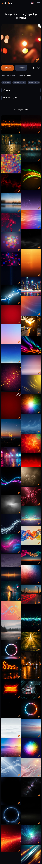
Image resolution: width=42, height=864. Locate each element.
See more (27, 76)
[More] (30, 68)
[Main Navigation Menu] (38, 3)
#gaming (6, 82)
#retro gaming (34, 82)
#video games (19, 82)
